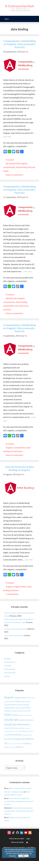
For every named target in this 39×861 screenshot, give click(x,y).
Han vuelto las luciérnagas (14, 635)
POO (9, 734)
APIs (29, 698)
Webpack (20, 747)
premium (7, 309)
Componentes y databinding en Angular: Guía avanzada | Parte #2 (19, 189)
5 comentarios (12, 594)
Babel (18, 701)
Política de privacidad (16, 838)
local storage (13, 728)
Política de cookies (17, 842)
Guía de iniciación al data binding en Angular (19, 468)
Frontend (10, 159)
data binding (21, 167)
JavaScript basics (26, 720)
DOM (28, 711)
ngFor (12, 731)
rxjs (31, 743)
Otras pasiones (9, 669)
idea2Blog (30, 847)
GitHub (21, 715)
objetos (24, 731)
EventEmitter (17, 451)
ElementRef (8, 305)
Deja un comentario (14, 174)
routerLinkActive (18, 743)
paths (5, 735)
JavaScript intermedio (16, 724)
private (24, 735)
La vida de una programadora (15, 629)
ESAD (7, 714)
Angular (23, 163)
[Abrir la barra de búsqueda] (36, 19)
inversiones (27, 715)
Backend (7, 659)
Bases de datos (25, 701)
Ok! (23, 856)
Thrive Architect (19, 847)
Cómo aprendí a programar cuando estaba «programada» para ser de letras (18, 801)
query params (10, 743)
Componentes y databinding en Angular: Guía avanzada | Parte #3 (19, 44)
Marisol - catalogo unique (13, 792)
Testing (7, 676)
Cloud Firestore (10, 704)
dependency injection (11, 711)
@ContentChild (13, 163)
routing (26, 743)
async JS (12, 701)
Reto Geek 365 (10, 673)
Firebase (14, 715)
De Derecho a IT (10, 662)
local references (21, 305)
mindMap (21, 728)
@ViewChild (11, 298)
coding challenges (23, 705)
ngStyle (16, 731)
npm (20, 731)
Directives (22, 711)
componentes (9, 167)
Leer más (7, 136)
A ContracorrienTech (19, 6)
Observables (30, 731)
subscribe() (13, 747)
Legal (28, 838)
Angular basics (20, 586)
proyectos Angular (13, 739)
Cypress (17, 708)
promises (29, 735)
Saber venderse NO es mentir (20, 788)
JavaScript (11, 719)
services (7, 747)
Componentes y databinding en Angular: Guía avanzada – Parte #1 (19, 328)
